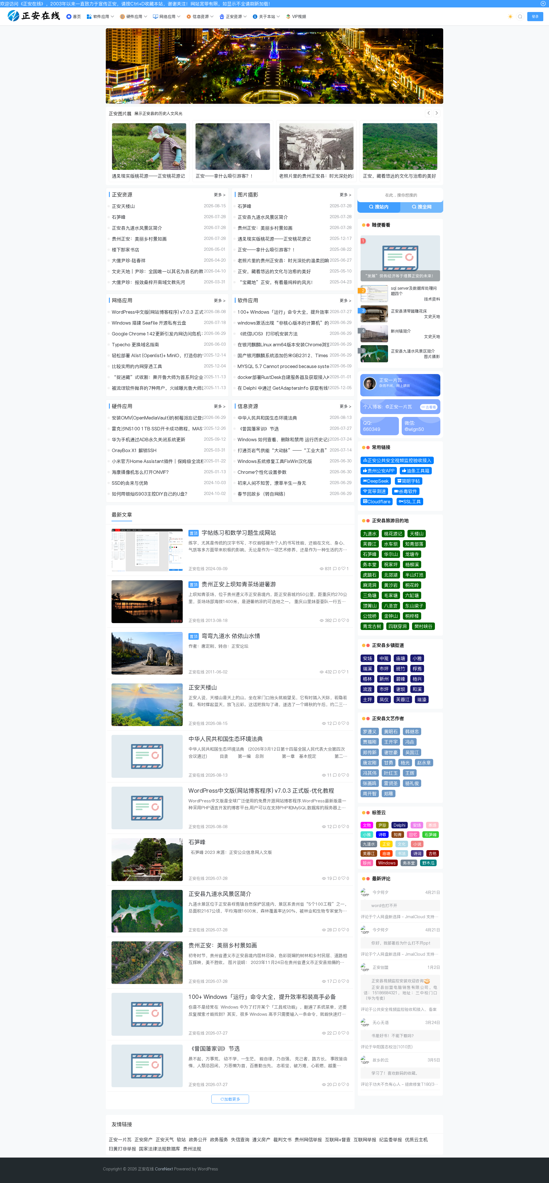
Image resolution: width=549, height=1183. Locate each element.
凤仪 (384, 699)
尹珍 (382, 825)
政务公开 (198, 1139)
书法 (402, 853)
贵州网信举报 (308, 1139)
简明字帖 (411, 481)
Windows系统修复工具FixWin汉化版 (275, 461)
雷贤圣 (391, 783)
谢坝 (400, 689)
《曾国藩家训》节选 (258, 429)
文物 (367, 825)
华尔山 (391, 554)
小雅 (417, 658)
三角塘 (370, 595)
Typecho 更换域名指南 (135, 344)
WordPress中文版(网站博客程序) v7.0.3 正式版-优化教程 (157, 312)
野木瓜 (428, 863)
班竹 (400, 668)
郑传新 (370, 752)
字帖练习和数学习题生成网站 (233, 532)
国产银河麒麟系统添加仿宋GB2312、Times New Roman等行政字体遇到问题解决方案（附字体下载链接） (283, 355)
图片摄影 (432, 356)
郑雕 (388, 793)
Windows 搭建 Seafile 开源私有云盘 (149, 323)
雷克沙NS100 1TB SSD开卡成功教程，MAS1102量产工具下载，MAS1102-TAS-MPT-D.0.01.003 (157, 429)
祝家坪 (391, 564)
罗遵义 (370, 731)
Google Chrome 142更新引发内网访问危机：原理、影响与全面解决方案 (157, 334)
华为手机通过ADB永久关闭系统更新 (148, 439)
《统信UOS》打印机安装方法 (268, 334)
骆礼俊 (412, 783)
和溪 (417, 689)
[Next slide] (436, 113)
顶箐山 (370, 606)
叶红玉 (391, 773)
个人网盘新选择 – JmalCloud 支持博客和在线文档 (417, 916)
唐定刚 (370, 762)
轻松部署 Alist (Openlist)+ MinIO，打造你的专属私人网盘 (157, 355)
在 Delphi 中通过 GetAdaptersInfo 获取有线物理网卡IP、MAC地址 (283, 388)
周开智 (370, 793)
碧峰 (400, 679)
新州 (384, 679)
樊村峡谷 (423, 626)
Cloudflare (378, 501)
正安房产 (143, 1139)
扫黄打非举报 (122, 1149)
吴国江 (412, 752)
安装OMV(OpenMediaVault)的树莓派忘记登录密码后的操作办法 (157, 418)
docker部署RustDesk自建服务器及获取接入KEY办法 (283, 377)
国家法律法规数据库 (159, 1149)
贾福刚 (370, 742)
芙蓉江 (370, 544)
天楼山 (416, 533)
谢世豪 (391, 752)
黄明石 (391, 731)
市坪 (384, 668)
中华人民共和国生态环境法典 (267, 418)
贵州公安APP (381, 471)
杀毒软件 (408, 491)
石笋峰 (119, 217)
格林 (367, 679)
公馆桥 (370, 616)
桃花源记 (393, 533)
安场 (367, 658)
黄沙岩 (391, 585)
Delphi (399, 825)
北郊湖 (391, 575)
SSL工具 (412, 501)
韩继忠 (412, 731)
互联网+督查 (338, 1139)
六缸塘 (412, 595)
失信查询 (240, 1139)
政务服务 (219, 1139)
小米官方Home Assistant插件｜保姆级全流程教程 (157, 461)
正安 (386, 844)
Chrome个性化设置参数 (262, 472)
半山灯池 (414, 575)
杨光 (405, 762)
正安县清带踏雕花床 (409, 311)
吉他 (433, 853)
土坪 (367, 699)
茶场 (432, 825)
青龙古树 (372, 626)
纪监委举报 (390, 1139)
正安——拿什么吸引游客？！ (141, 176)
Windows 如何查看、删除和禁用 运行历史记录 (283, 439)
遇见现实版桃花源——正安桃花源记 (274, 239)
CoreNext (164, 1169)
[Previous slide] (428, 113)
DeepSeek (378, 481)
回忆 (413, 834)
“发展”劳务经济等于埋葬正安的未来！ (399, 276)
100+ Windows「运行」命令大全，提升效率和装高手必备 (283, 312)
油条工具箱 (418, 471)
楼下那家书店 (125, 249)
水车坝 (391, 544)
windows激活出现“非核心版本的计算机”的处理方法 (283, 323)
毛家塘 (391, 595)
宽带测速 (376, 491)
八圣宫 (391, 606)
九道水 (370, 533)
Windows (386, 863)
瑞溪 (367, 668)
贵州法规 (192, 1149)
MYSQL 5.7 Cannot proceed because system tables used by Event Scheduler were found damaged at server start (283, 366)
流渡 (367, 689)
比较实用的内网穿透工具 (137, 366)
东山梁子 (414, 606)
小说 (417, 844)
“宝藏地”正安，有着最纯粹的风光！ (402, 176)
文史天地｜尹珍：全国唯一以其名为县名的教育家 (157, 271)
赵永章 (424, 762)
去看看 (430, 407)
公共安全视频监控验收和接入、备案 (405, 1009)
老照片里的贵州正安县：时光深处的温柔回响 (241, 176)
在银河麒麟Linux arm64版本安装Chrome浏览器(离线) (283, 344)
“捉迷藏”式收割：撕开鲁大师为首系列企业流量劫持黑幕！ (157, 377)
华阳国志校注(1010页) (393, 1046)
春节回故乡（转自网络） (263, 494)
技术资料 (432, 299)
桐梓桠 (412, 616)
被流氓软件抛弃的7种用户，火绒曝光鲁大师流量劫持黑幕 (157, 388)
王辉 (409, 773)
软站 (181, 1139)
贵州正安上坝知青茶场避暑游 (233, 584)
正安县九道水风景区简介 (137, 228)
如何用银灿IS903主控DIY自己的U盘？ (150, 494)
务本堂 (370, 564)
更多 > (220, 194)
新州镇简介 (401, 331)
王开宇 (391, 742)
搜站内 (382, 207)
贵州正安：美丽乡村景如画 (139, 239)
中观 (384, 658)
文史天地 (432, 316)
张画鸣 (370, 783)
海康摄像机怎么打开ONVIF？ (141, 472)
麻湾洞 (370, 585)
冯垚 (409, 742)
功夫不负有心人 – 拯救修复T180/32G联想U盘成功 (417, 1084)
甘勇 (388, 762)
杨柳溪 (412, 564)
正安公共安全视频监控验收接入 (399, 460)
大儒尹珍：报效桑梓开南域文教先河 (148, 282)
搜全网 (424, 207)
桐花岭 (412, 585)
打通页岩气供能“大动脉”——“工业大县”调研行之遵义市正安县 (283, 450)
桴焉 (417, 668)
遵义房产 (261, 1139)
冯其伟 (370, 773)
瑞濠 (421, 699)
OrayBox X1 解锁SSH (134, 450)
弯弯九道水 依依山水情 (225, 636)
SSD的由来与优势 (130, 483)
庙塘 (400, 658)
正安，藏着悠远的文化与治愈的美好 (315, 176)
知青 (398, 834)
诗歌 (382, 834)
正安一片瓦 (120, 1139)
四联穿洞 (398, 626)
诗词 (417, 853)
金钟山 (391, 616)
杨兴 (417, 679)
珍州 (367, 863)
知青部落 (414, 544)
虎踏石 (370, 575)
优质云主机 (416, 1139)
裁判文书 (282, 1139)
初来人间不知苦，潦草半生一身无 (272, 483)
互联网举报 (364, 1139)
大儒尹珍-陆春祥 (129, 260)
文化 (402, 844)
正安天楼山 (123, 206)
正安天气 (165, 1139)
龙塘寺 (412, 554)
